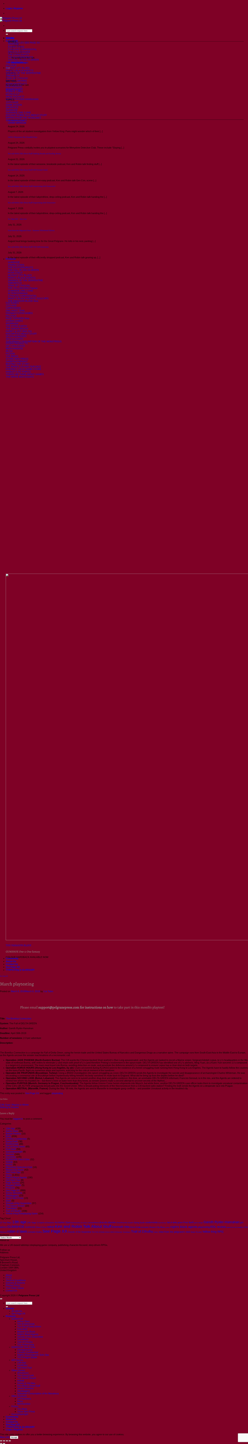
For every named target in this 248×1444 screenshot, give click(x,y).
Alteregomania (24, 1350)
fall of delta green (175, 1222)
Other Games (18, 1370)
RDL (213, 1226)
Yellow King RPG (213, 1231)
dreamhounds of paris (124, 1223)
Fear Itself (11, 1149)
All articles (16, 1311)
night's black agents (183, 1226)
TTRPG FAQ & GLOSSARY (20, 970)
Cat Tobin (48, 991)
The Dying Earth (25, 1375)
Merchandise (23, 1404)
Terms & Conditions (16, 1280)
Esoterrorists (12, 1144)
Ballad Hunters (13, 1133)
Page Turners (13, 1182)
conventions (93, 1222)
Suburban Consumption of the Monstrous (38, 1393)
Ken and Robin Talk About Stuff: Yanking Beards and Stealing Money (34, 153)
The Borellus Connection (18, 1018)
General (10, 1154)
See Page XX (13, 967)
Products (11, 259)
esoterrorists (151, 1222)
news (168, 1227)
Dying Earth (12, 1141)
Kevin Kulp (135, 1227)
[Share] (7, 1440)
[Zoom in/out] (1, 1440)
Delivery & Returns (15, 1283)
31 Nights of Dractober (45, 1223)
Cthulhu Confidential (16, 1139)
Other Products (19, 1396)
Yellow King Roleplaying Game (22, 1213)
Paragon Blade (13, 1185)
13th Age (10, 1128)
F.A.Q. (9, 1277)
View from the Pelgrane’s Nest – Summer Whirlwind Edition (31, 230)
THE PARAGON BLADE (18, 945)
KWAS (9, 1164)
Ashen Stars (12, 1131)
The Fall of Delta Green (101, 1232)
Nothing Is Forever (9, 1107)
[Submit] (7, 34)
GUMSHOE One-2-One (18, 1159)
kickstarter (145, 1227)
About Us (11, 961)
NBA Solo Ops (13, 1172)
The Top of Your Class (16, 121)
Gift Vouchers (24, 1398)
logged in (18, 1119)
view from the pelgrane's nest (174, 1232)
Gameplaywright (14, 1152)
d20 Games (17, 1360)
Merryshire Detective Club (19, 1167)
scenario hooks (35, 1232)
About (9, 1275)
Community (12, 958)
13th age (19, 1222)
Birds (8, 1136)
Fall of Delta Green (15, 1146)
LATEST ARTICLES (17, 123)
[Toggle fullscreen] (4, 1440)
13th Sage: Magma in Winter (14, 1105)
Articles (10, 38)
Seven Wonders (14, 1193)
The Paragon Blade (27, 1357)
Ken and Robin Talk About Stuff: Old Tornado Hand (28, 170)
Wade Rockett (196, 1232)
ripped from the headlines (235, 1227)
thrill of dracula (116, 1232)
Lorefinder (22, 1365)
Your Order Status (15, 1288)
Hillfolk (9, 1162)
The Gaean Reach (15, 1206)
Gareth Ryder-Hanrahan (222, 1222)
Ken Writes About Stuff (28, 1386)
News (9, 1175)
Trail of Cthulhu (13, 1211)
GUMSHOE (15, 1227)
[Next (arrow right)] (4, 1443)
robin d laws (17, 1231)
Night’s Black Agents (27, 1334)
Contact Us (12, 964)
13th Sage (31, 1222)
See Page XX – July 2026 (17, 219)
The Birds (22, 1409)
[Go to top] (1, 1298)
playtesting (57, 1093)
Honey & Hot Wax (26, 1383)
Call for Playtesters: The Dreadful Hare (22, 137)
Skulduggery (12, 1195)
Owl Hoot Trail (13, 1180)
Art (56, 1222)
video (156, 1232)
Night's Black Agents (16, 1177)
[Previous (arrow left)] (1, 1443)
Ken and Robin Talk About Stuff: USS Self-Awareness (28, 247)
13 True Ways (6, 1223)
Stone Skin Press (14, 1198)
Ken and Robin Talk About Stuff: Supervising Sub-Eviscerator (32, 186)
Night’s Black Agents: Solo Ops (33, 1355)
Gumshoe (11, 1157)
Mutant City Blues (15, 1170)
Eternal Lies (162, 1223)
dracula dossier (107, 1222)
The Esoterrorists (26, 1324)
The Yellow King (25, 1344)
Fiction (14, 1406)
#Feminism (23, 1373)
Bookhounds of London (79, 1223)
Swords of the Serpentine (18, 1203)
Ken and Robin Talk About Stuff (83, 1226)
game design (198, 1223)
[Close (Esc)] (10, 1440)
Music (20, 1401)
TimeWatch (11, 1208)
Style (8, 1200)
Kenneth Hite (121, 1226)
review (221, 1226)
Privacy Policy (13, 1285)
